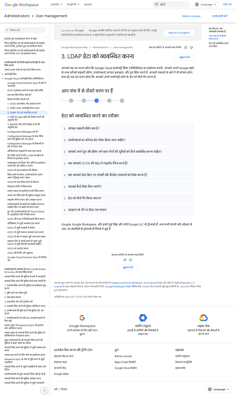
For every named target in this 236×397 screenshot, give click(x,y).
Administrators (17, 16)
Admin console (191, 16)
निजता (64, 389)
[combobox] (171, 4)
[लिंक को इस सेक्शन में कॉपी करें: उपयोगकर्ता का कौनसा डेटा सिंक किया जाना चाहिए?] (129, 140)
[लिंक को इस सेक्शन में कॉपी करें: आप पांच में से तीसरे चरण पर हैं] (116, 91)
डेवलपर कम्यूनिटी (183, 362)
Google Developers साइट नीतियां (121, 286)
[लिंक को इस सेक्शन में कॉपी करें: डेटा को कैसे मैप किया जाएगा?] (105, 198)
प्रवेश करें (227, 4)
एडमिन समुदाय (182, 356)
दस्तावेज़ (55, 4)
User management (51, 16)
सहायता (88, 4)
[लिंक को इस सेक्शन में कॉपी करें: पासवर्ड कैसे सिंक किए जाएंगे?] (105, 186)
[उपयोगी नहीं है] (191, 47)
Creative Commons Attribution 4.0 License (133, 282)
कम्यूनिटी (71, 4)
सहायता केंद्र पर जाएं (63, 356)
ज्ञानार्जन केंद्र (60, 368)
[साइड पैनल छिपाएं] (44, 390)
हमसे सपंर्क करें (219, 16)
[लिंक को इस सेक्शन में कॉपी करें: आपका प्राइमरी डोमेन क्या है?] (103, 128)
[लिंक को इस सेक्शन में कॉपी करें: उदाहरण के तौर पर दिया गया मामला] (110, 210)
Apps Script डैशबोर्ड (125, 362)
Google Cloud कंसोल (126, 368)
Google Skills (61, 373)
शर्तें (55, 389)
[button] (24, 74)
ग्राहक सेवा (180, 368)
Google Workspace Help (74, 47)
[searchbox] (24, 30)
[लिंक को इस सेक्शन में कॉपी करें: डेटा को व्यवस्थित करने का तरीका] (122, 116)
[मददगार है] (186, 47)
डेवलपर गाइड (60, 362)
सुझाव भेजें (184, 57)
